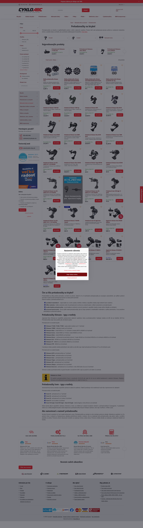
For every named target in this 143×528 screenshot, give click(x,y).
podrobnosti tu (68, 263)
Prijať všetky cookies (72, 274)
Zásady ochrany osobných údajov (72, 270)
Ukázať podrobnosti (72, 277)
